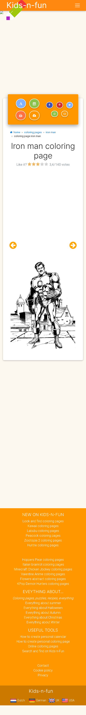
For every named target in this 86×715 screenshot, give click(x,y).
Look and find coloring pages (43, 521)
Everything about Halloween (43, 608)
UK (57, 700)
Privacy (43, 675)
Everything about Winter (43, 622)
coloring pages (33, 132)
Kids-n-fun (26, 5)
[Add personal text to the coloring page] (21, 103)
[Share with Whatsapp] (54, 114)
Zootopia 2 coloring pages (43, 540)
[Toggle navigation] (77, 5)
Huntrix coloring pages (43, 545)
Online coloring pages (43, 646)
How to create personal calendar (43, 637)
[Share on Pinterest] (59, 105)
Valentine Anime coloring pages (43, 574)
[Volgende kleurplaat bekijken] (71, 245)
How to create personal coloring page (43, 641)
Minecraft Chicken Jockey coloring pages (43, 569)
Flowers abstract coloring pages (43, 579)
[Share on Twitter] (69, 105)
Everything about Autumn (43, 613)
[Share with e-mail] (64, 114)
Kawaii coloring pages (43, 526)
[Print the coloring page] (21, 115)
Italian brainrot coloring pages (43, 564)
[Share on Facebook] (49, 105)
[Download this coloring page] (34, 115)
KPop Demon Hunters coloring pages (43, 584)
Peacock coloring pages (43, 535)
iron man (51, 132)
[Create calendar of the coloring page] (34, 103)
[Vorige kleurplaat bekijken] (14, 245)
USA (71, 700)
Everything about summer (43, 603)
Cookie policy (43, 670)
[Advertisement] (43, 45)
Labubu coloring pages (43, 531)
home (16, 132)
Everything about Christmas (43, 617)
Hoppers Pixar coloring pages (43, 560)
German (40, 700)
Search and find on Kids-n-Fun (43, 651)
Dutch (21, 700)
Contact (43, 665)
